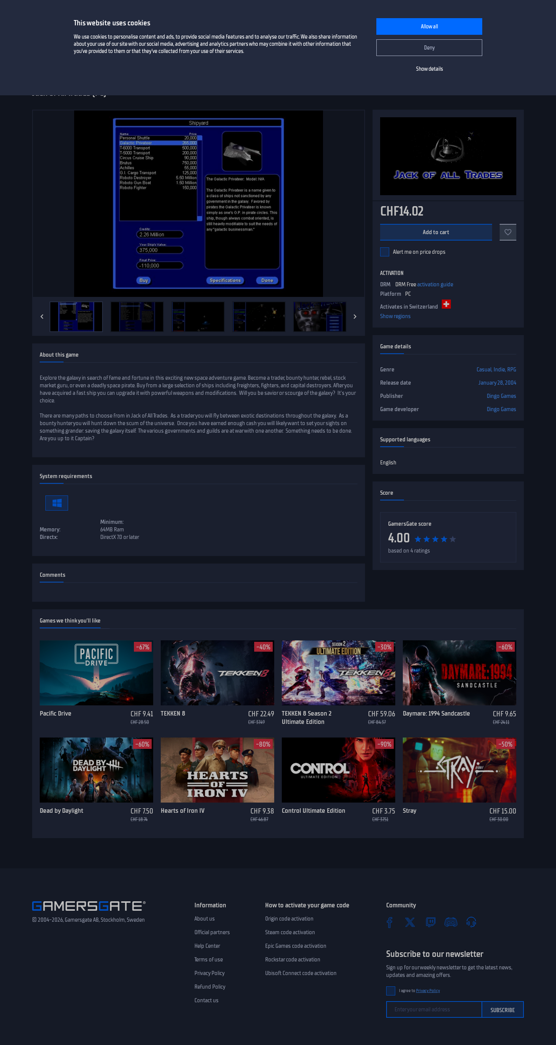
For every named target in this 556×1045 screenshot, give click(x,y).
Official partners (212, 932)
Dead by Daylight (61, 810)
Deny (429, 47)
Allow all (429, 26)
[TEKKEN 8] (217, 672)
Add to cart (436, 232)
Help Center (207, 946)
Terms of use (208, 959)
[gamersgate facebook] (389, 922)
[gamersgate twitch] (430, 922)
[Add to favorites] (508, 232)
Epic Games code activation (295, 946)
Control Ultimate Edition (313, 810)
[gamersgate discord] (451, 922)
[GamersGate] (89, 912)
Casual (484, 369)
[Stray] (459, 770)
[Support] (471, 922)
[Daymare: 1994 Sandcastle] (459, 672)
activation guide (435, 284)
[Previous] (42, 316)
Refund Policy (209, 987)
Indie (499, 369)
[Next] (355, 316)
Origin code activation (289, 918)
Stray (409, 810)
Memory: (50, 529)
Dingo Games (501, 396)
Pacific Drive (55, 713)
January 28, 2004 (497, 383)
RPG (511, 369)
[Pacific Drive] (96, 672)
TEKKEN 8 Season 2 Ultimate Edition (306, 717)
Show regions (395, 316)
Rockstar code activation (292, 959)
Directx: (49, 537)
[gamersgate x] (410, 922)
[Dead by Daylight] (96, 770)
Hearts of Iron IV (183, 810)
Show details (429, 69)
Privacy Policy (209, 973)
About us (204, 918)
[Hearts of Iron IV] (217, 770)
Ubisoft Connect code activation (301, 973)
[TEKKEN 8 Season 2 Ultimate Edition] (338, 672)
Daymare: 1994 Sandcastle (436, 713)
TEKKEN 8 (173, 713)
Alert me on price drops (419, 252)
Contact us (206, 1000)
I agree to (419, 991)
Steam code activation (290, 932)
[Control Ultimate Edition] (338, 770)
